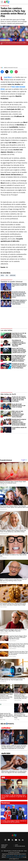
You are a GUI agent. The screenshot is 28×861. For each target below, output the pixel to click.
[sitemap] (22, 840)
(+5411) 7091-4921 (10, 857)
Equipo (16, 844)
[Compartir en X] (6, 71)
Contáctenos (4, 846)
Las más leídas (6, 330)
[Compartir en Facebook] (2, 71)
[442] (14, 835)
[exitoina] (14, 728)
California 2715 (10, 855)
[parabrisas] (14, 803)
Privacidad (3, 847)
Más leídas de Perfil (8, 394)
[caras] (14, 778)
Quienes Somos (4, 844)
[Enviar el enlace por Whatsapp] (11, 71)
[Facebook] (9, 840)
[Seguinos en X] (12, 840)
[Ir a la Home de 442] (6, 2)
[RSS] (19, 840)
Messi (2, 275)
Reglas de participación (20, 846)
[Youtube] (16, 840)
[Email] (16, 71)
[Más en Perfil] (9, 724)
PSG (7, 275)
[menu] (2, 1)
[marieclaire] (14, 754)
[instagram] (5, 840)
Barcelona (12, 275)
